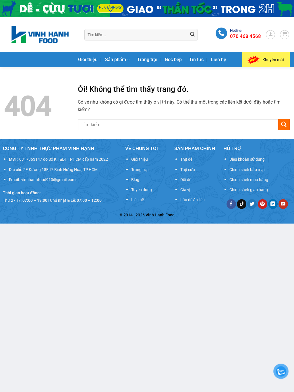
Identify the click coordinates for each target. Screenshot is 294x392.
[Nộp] (192, 35)
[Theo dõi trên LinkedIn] (273, 204)
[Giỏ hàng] (284, 34)
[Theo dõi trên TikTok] (241, 204)
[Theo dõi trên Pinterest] (262, 204)
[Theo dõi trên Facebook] (231, 204)
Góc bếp (173, 59)
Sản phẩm (115, 59)
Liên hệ (218, 59)
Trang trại (147, 59)
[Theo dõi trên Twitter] (252, 204)
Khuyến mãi (273, 59)
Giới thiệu (88, 59)
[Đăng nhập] (270, 34)
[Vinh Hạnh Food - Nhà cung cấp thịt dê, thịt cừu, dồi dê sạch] (40, 34)
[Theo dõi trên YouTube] (283, 204)
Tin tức (196, 59)
